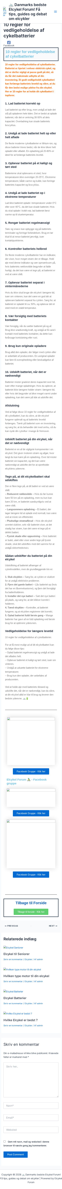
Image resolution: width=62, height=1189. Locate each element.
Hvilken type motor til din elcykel (26, 976)
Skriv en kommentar (13, 959)
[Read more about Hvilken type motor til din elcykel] (22, 969)
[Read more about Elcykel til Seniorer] (13, 947)
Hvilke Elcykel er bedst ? (20, 1020)
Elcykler (28, 959)
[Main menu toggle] (55, 11)
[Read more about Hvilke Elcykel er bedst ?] (17, 1013)
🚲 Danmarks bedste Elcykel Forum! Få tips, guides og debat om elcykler (28, 11)
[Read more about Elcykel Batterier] (13, 991)
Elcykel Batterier (14, 998)
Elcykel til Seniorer (16, 954)
